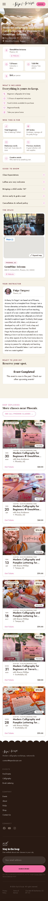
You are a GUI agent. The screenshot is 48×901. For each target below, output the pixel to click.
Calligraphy (7, 778)
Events (5, 796)
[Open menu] (5, 4)
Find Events (7, 774)
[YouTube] (9, 828)
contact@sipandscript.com (12, 760)
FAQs (5, 805)
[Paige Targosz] (8, 291)
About (5, 801)
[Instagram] (14, 828)
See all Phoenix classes (19, 414)
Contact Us (7, 815)
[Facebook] (4, 828)
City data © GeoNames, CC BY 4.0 (34, 892)
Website (16, 56)
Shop (4, 810)
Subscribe (24, 869)
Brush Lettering (8, 783)
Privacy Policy (38, 874)
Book (40, 4)
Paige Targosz (21, 290)
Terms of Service (7, 876)
